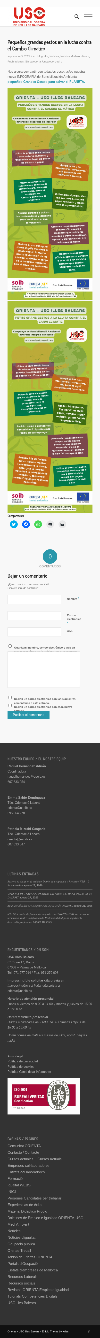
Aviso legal (15, 1056)
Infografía (42, 56)
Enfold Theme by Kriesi (55, 1331)
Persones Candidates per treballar (34, 1198)
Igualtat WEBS (19, 1185)
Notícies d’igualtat (21, 1237)
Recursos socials (21, 1283)
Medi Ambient (18, 1224)
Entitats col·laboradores (26, 1172)
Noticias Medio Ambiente (74, 56)
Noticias (54, 56)
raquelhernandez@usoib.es (27, 776)
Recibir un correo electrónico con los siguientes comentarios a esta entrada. (44, 700)
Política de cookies (21, 1066)
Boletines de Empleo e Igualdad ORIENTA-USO (45, 1218)
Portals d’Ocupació (23, 1263)
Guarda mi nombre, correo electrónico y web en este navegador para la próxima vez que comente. (45, 649)
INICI (12, 1192)
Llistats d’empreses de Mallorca (33, 1270)
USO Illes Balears (22, 1303)
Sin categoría (33, 61)
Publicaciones (16, 61)
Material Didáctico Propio (27, 1211)
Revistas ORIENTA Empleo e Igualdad (38, 1290)
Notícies (14, 1231)
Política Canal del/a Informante (29, 1072)
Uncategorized (50, 61)
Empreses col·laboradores (29, 1165)
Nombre (73, 599)
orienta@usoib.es (20, 808)
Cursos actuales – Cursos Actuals (35, 1159)
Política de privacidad (23, 1061)
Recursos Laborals (23, 1277)
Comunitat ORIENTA (24, 1146)
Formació (15, 1178)
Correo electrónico (74, 619)
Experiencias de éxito (25, 1205)
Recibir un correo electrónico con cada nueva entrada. (43, 708)
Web (70, 631)
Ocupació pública (21, 1244)
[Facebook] (88, 1331)
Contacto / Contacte (23, 1152)
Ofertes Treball (19, 1250)
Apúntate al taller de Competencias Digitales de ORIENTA (40, 905)
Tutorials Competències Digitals (33, 1296)
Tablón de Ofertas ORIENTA (30, 1257)
